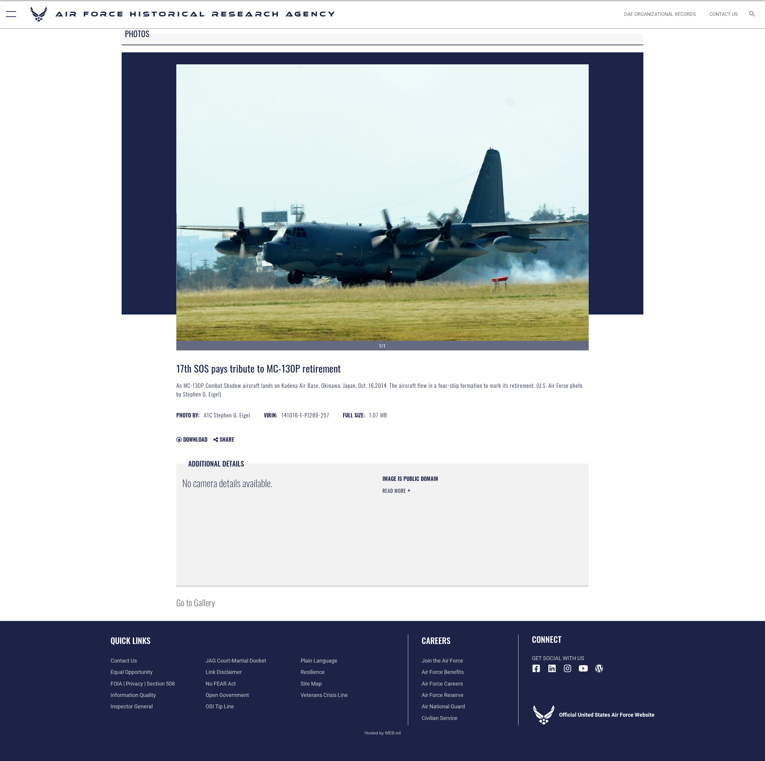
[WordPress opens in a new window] (599, 668)
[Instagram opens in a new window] (567, 668)
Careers (436, 640)
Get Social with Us (558, 658)
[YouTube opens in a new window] (583, 668)
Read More (395, 490)
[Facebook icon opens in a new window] (536, 668)
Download (194, 439)
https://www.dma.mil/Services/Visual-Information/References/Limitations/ (452, 529)
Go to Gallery (195, 602)
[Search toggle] (752, 14)
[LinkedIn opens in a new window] (551, 668)
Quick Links (130, 640)
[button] (9, 14)
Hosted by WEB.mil (383, 732)
